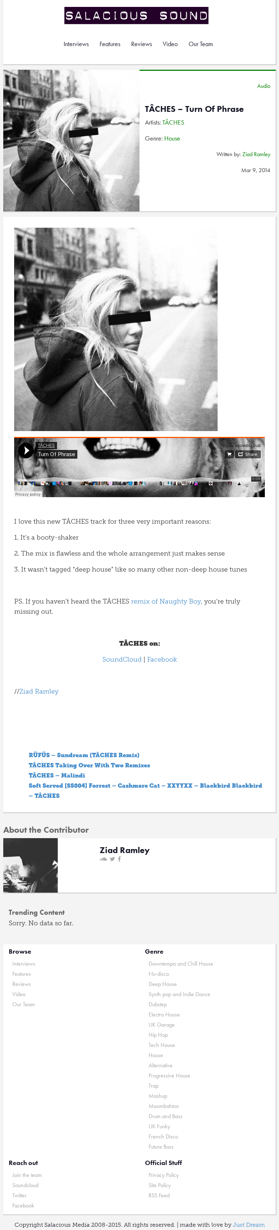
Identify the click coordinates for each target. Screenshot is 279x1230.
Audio (263, 86)
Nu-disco (159, 974)
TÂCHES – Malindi (57, 775)
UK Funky (159, 1126)
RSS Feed (159, 1195)
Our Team (201, 44)
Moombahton (164, 1106)
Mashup (158, 1096)
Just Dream (249, 1224)
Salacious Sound (136, 15)
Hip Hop (158, 1035)
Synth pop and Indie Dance (179, 994)
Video (170, 44)
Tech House (162, 1045)
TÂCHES (173, 122)
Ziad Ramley (256, 154)
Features (110, 44)
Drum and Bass (165, 1116)
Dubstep (158, 1004)
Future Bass (161, 1146)
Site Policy (160, 1185)
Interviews (76, 44)
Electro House (164, 1014)
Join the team (27, 1175)
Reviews (141, 44)
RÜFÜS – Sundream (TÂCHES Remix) (84, 755)
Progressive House (169, 1075)
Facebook (162, 659)
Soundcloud (25, 1185)
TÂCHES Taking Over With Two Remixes (89, 765)
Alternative (161, 1065)
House (172, 138)
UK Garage (162, 1024)
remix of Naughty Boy (166, 601)
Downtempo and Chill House (181, 963)
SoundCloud (122, 659)
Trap (153, 1085)
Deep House (163, 984)
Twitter (19, 1195)
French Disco (163, 1136)
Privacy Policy (164, 1175)
